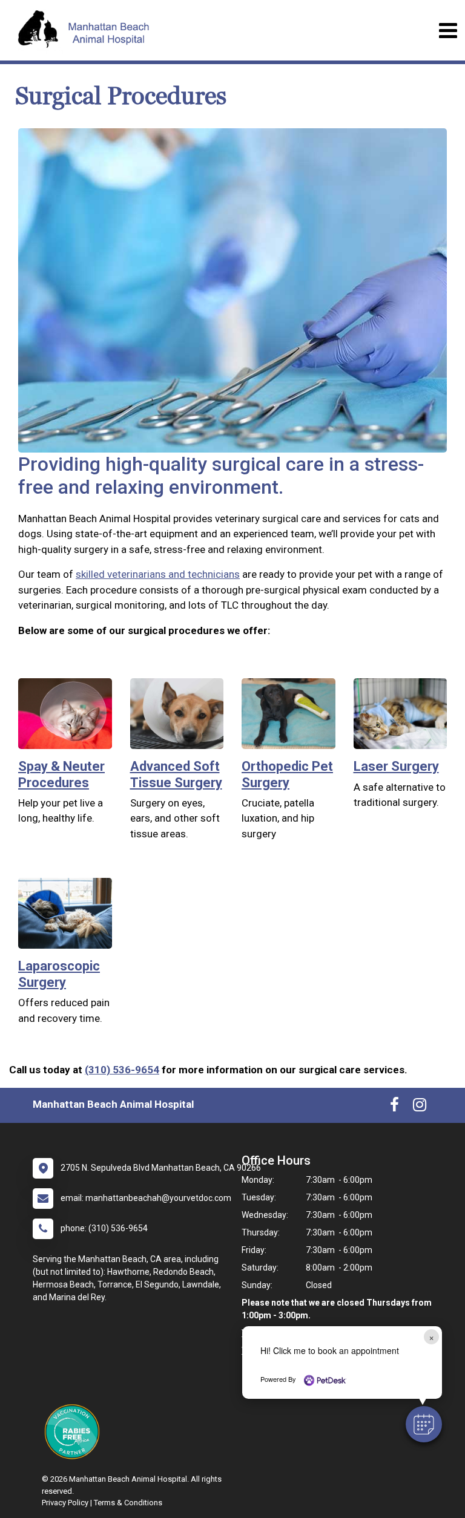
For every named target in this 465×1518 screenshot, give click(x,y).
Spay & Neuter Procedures (61, 774)
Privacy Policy (65, 1502)
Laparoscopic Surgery (59, 973)
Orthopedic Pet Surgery (287, 774)
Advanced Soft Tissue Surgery (176, 774)
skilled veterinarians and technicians (158, 574)
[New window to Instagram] (419, 1107)
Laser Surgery (396, 766)
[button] (424, 1424)
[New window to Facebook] (394, 1107)
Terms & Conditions (128, 1502)
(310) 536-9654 (122, 1070)
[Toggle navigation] (447, 30)
